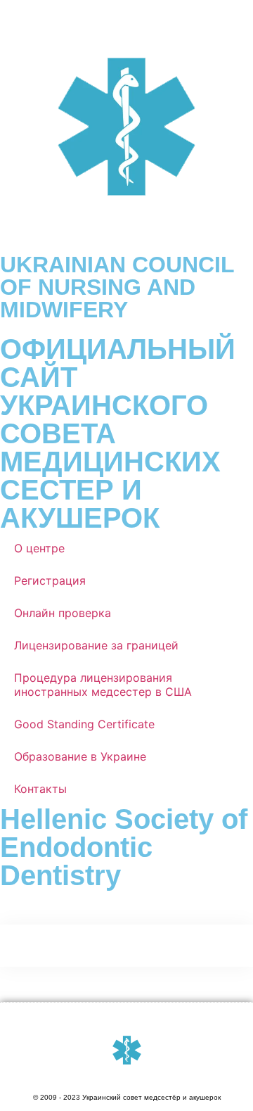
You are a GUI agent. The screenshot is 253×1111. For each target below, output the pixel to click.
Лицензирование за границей (96, 645)
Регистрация (50, 580)
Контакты (40, 789)
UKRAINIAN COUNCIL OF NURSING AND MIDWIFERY (117, 287)
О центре (39, 548)
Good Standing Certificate (84, 724)
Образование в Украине (80, 756)
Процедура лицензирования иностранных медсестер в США (103, 685)
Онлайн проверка (62, 613)
